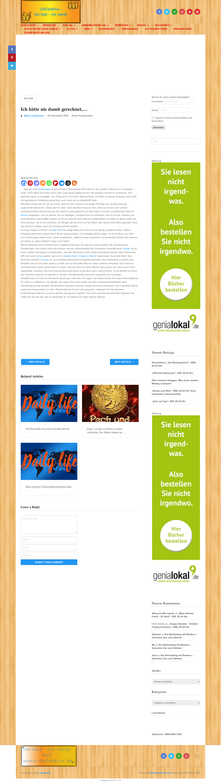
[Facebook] (24, 183)
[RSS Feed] (74, 183)
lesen (46, 259)
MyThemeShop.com (160, 773)
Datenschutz (28, 25)
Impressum (49, 25)
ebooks (141, 25)
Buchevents (162, 25)
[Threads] (68, 183)
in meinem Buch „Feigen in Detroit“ (79, 256)
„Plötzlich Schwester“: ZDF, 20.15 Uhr (172, 373)
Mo (153, 644)
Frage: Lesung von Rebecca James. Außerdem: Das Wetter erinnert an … (106, 430)
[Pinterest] (30, 183)
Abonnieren (158, 127)
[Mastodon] (36, 183)
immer (39, 256)
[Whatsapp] (49, 183)
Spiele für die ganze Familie (41, 29)
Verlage (68, 25)
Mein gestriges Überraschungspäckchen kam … (48, 488)
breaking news (183, 29)
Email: (155, 110)
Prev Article (36, 362)
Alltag (71, 29)
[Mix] (43, 183)
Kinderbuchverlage (94, 25)
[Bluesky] (62, 183)
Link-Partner (158, 713)
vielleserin (45, 773)
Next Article (123, 362)
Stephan (156, 634)
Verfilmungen (129, 29)
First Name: (158, 101)
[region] (110, 62)
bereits (24, 215)
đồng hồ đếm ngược (163, 613)
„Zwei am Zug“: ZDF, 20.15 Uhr (168, 401)
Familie (126, 248)
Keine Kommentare (82, 115)
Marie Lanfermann (34, 115)
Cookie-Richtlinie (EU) (37, 32)
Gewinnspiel (44, 189)
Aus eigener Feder (156, 29)
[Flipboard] (55, 183)
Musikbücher (106, 29)
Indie (87, 29)
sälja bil (104, 780)
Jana (154, 655)
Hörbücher (121, 25)
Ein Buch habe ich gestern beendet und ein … (47, 430)
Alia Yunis (58, 230)
